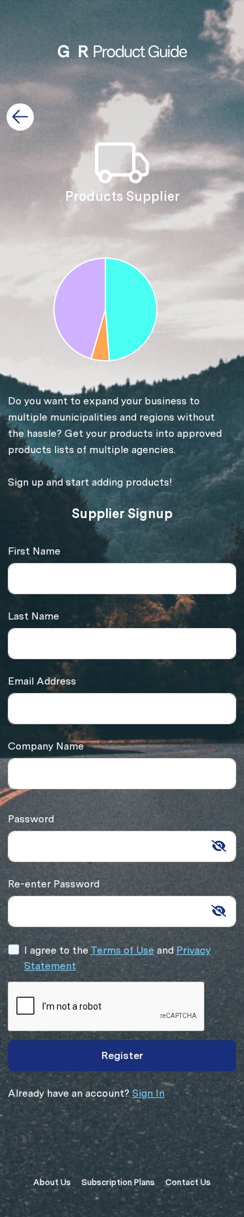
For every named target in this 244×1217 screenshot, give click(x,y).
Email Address (42, 681)
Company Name (46, 746)
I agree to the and (117, 958)
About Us (52, 1182)
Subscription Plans (118, 1182)
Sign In (148, 1093)
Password (31, 819)
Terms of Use (122, 950)
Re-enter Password (54, 884)
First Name (34, 551)
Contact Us (188, 1182)
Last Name (33, 616)
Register (122, 1055)
